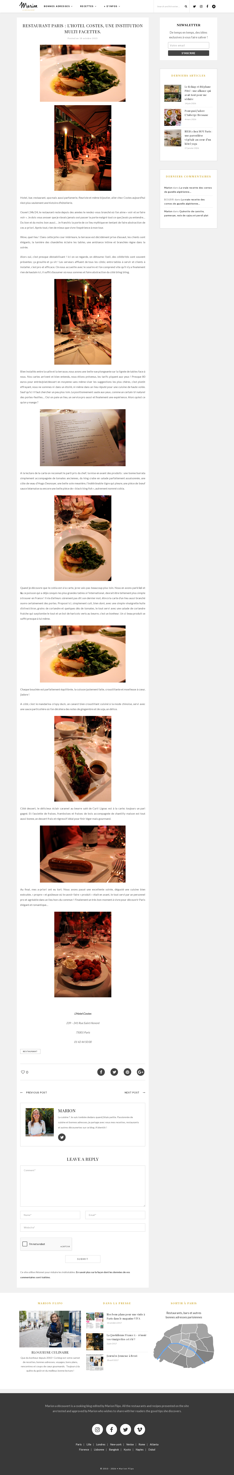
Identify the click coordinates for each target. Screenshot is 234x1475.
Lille (89, 1444)
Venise (130, 1444)
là (21, 592)
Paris (79, 1444)
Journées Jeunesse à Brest (122, 1356)
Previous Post (36, 1092)
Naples (140, 1449)
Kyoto (127, 1449)
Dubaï (151, 1449)
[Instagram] (97, 1429)
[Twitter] (125, 1429)
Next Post (132, 1092)
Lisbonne (99, 1449)
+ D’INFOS (111, 6)
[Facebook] (111, 1429)
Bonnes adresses (57, 6)
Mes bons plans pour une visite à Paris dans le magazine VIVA (126, 1316)
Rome (142, 1444)
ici (140, 587)
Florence (84, 1449)
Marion (67, 1110)
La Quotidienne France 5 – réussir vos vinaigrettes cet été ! (127, 1337)
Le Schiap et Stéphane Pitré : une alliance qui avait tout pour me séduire (198, 93)
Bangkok (114, 1449)
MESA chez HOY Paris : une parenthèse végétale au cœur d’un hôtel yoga (198, 137)
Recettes (87, 6)
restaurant (30, 1051)
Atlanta (154, 1444)
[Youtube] (139, 1429)
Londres (100, 1444)
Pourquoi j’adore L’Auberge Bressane (196, 113)
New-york (115, 1444)
